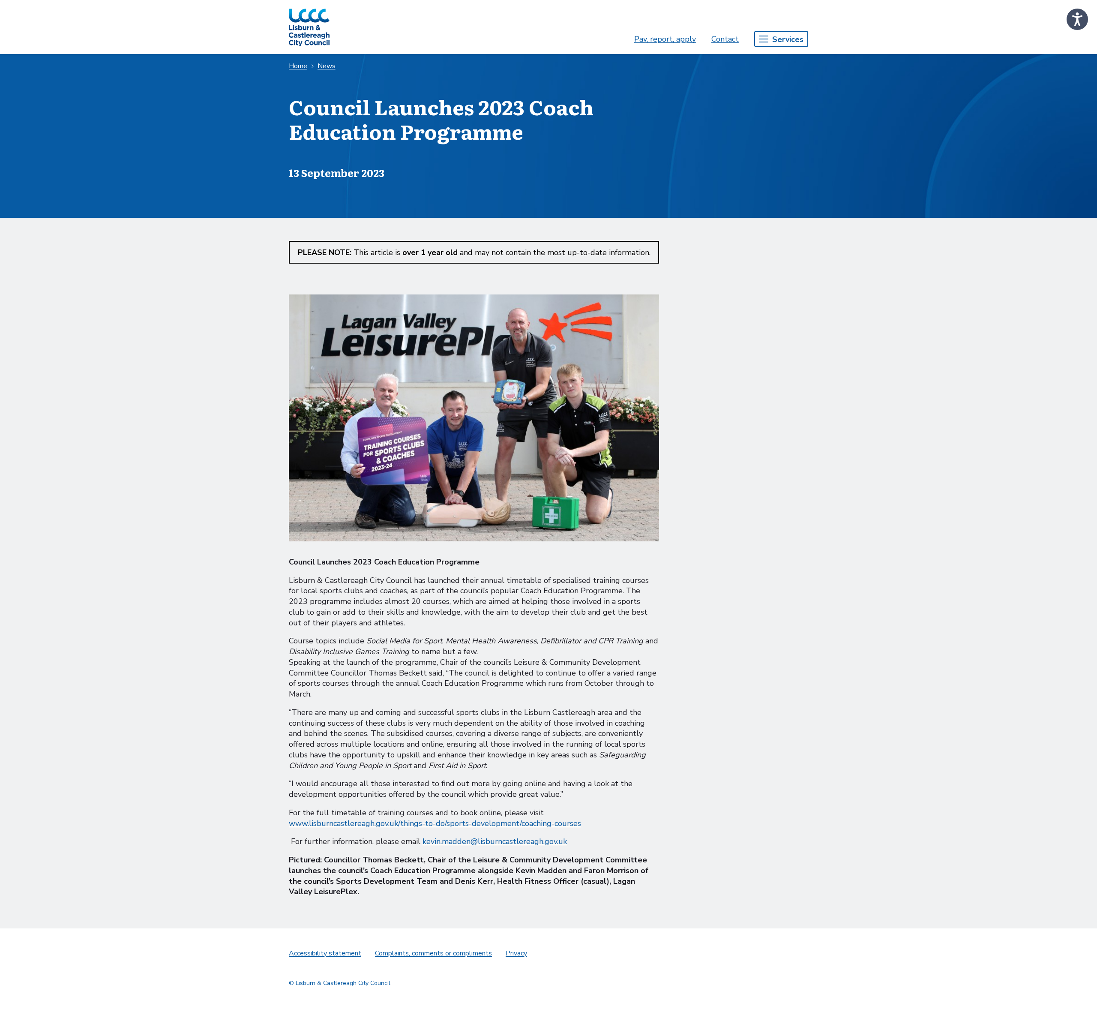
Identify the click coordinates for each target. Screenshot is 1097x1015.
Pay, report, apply (665, 39)
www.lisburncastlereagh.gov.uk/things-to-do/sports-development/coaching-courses (435, 823)
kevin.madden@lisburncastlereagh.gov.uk (495, 841)
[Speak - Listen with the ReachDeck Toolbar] (1077, 19)
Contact (725, 39)
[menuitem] (665, 39)
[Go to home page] (309, 27)
